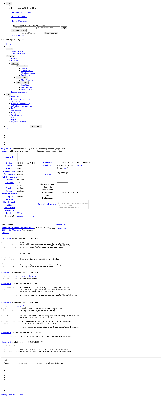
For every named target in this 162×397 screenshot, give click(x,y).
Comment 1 (6, 272)
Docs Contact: (9, 202)
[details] (32, 276)
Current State (22, 66)
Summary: (5, 151)
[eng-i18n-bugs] (62, 173)
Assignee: (9, 196)
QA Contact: (9, 199)
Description (6, 238)
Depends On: (9, 210)
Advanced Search (18, 53)
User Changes (27, 80)
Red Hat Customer (19, 21)
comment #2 (20, 306)
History (80, 165)
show (65, 168)
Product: (9, 168)
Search (9, 49)
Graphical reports (28, 73)
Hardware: (9, 183)
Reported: (47, 162)
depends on (21, 216)
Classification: (9, 171)
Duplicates (25, 75)
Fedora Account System (21, 12)
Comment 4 (6, 333)
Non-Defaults (26, 89)
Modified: (47, 165)
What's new (16, 101)
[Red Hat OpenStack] (72, 205)
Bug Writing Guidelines (20, 99)
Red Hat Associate (19, 17)
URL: (9, 205)
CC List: (47, 175)
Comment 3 (6, 302)
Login (9, 3)
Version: (9, 180)
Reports (15, 63)
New (8, 46)
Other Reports (22, 78)
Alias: (9, 166)
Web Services (16, 115)
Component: (9, 174)
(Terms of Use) (60, 225)
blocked (31, 216)
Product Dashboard (19, 92)
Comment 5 (6, 342)
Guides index (16, 110)
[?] (7, 129)
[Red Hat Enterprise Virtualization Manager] (72, 203)
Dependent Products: (47, 204)
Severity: (9, 191)
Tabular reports (27, 71)
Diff (64, 229)
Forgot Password (19, 30)
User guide (15, 113)
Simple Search (17, 51)
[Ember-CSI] (72, 201)
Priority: (9, 188)
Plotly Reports (22, 83)
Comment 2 (6, 283)
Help (8, 94)
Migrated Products (18, 122)
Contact (14, 117)
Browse (14, 58)
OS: (9, 185)
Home (8, 44)
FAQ (13, 108)
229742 (20, 213)
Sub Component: (9, 177)
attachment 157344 (18, 276)
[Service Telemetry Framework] (72, 207)
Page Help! (15, 97)
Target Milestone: (9, 194)
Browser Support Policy (20, 104)
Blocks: (9, 213)
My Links (10, 56)
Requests (14, 61)
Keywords (9, 157)
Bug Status (25, 85)
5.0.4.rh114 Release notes (21, 106)
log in (16, 363)
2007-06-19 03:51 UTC (11, 230)
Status (9, 163)
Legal (13, 119)
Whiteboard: (9, 208)
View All (5, 233)
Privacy (4, 395)
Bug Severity (26, 87)
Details (59, 229)
